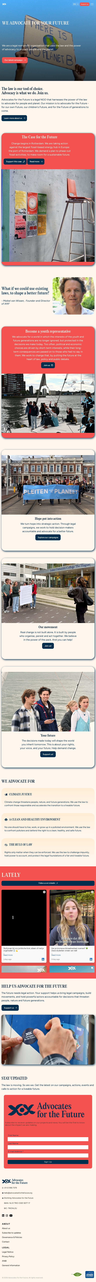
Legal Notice (7, 1252)
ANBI (4, 1261)
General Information (11, 1265)
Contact (5, 1242)
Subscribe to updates (11, 1233)
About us (6, 1228)
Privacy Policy (8, 1256)
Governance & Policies (12, 1237)
